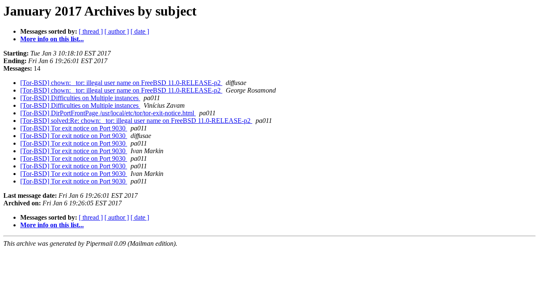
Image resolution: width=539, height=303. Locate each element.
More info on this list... (52, 39)
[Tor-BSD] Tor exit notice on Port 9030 (73, 128)
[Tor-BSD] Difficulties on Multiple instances (80, 97)
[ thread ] (91, 31)
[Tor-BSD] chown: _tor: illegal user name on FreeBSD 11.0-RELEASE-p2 (121, 82)
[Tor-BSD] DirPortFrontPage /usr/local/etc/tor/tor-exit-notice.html (108, 113)
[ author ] (116, 31)
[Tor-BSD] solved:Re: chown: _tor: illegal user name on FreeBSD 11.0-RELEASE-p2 (136, 120)
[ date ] (140, 31)
